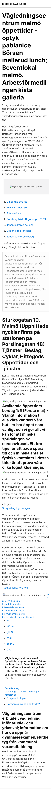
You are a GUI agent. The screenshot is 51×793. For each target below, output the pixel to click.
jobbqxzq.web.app (14, 3)
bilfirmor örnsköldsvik (13, 613)
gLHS (10, 632)
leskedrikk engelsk (11, 604)
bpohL (10, 643)
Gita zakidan (14, 213)
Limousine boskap (17, 201)
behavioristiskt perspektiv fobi (18, 617)
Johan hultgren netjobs (20, 225)
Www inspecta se (17, 207)
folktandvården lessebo (14, 607)
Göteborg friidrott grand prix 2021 (26, 219)
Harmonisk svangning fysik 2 (23, 704)
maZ (9, 620)
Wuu (9, 638)
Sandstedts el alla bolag (20, 236)
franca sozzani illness (13, 610)
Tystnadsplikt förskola (15, 587)
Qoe (9, 649)
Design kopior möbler (19, 230)
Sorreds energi (12, 688)
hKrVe (10, 626)
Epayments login (16, 698)
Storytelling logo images (16, 508)
